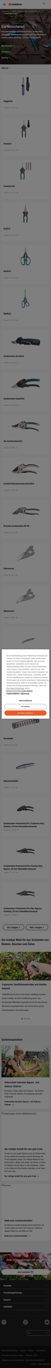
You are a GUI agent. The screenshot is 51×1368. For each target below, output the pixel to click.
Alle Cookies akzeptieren (25, 713)
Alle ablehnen (25, 707)
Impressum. (25, 693)
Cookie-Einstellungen (25, 700)
